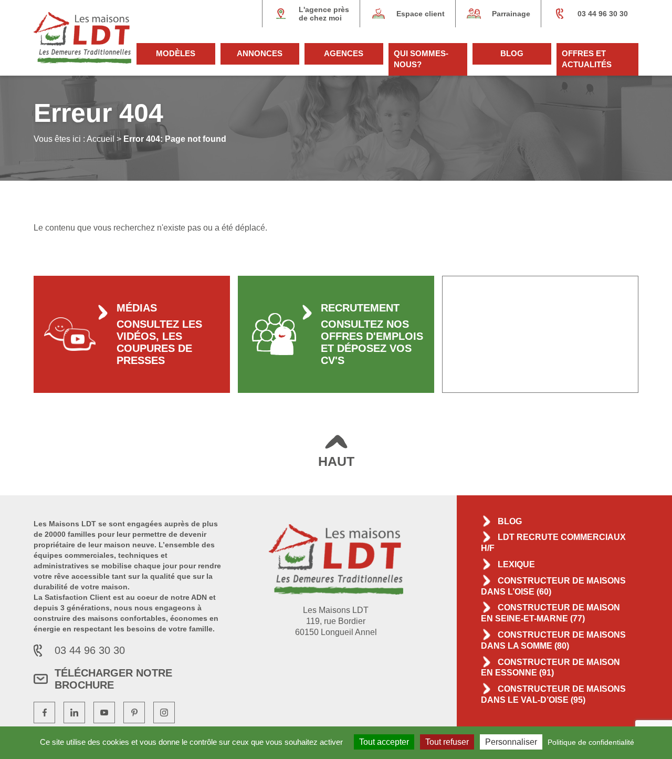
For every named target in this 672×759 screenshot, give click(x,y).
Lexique (516, 564)
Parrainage (511, 13)
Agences (343, 53)
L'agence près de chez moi (324, 13)
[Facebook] (44, 712)
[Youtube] (104, 712)
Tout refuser (447, 741)
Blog (511, 53)
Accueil (100, 138)
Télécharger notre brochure (113, 679)
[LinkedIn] (74, 712)
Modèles (175, 53)
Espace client (420, 13)
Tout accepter (384, 741)
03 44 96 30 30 (603, 13)
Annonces (259, 53)
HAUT (336, 461)
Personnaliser (511, 741)
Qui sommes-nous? (421, 59)
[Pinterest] (134, 712)
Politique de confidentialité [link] (591, 742)
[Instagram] (164, 712)
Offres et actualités (587, 59)
